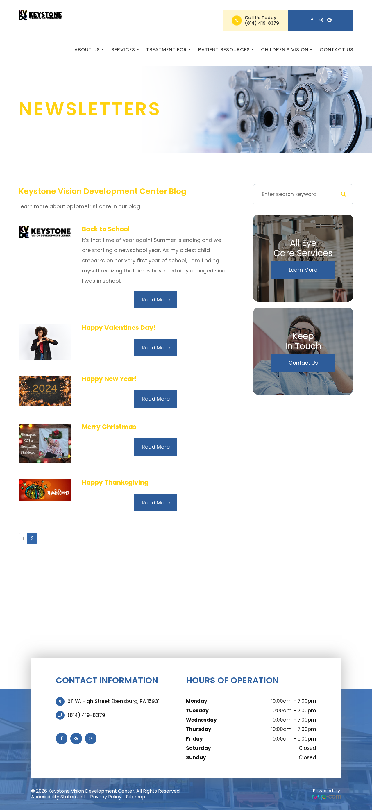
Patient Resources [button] (224, 49)
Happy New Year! (109, 378)
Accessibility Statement (58, 796)
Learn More (303, 269)
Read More (156, 299)
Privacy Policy (105, 796)
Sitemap (135, 796)
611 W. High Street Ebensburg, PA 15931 (113, 701)
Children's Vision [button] (284, 49)
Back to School (106, 228)
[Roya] (326, 797)
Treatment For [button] (166, 49)
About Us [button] (87, 49)
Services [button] (123, 49)
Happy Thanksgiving (115, 482)
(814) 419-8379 (262, 23)
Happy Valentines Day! (119, 327)
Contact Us (336, 49)
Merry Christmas (109, 426)
